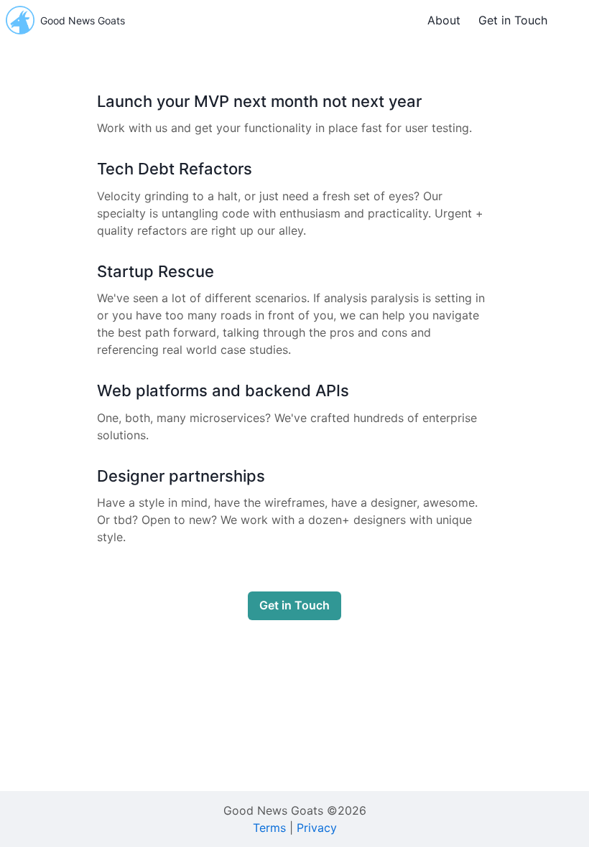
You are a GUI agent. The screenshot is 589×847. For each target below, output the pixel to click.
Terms (269, 827)
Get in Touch (512, 20)
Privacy (317, 827)
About (443, 20)
